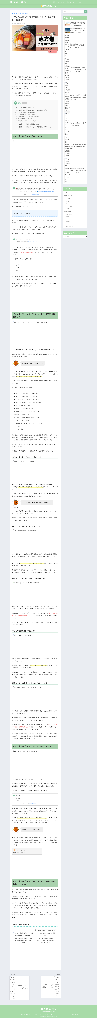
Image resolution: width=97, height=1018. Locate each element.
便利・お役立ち (69, 214)
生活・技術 (67, 211)
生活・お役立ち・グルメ (72, 2)
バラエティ (68, 201)
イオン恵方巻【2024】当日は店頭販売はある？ (27, 124)
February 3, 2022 (32, 803)
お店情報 (68, 221)
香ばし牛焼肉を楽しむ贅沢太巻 (24, 118)
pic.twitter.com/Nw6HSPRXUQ (48, 191)
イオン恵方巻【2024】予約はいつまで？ (26, 107)
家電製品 (68, 216)
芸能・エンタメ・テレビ (58, 2)
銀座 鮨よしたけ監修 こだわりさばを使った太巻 (28, 121)
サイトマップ (84, 2)
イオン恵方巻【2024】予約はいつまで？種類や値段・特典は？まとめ (33, 127)
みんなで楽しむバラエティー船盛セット (26, 112)
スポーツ (68, 208)
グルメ (67, 219)
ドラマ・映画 (69, 206)
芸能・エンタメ (68, 196)
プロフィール (30, 1014)
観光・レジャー (69, 226)
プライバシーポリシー (65, 1014)
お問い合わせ (75, 1014)
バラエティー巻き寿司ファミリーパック (26, 114)
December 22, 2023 (32, 241)
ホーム (48, 2)
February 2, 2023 (35, 194)
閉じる (24, 103)
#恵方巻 (39, 191)
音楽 (67, 203)
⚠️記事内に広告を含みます (48, 6)
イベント (68, 224)
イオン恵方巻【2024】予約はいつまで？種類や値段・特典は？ (32, 110)
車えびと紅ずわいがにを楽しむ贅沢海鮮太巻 (27, 116)
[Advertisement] (35, 63)
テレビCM (68, 198)
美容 (65, 192)
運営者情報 (22, 1014)
